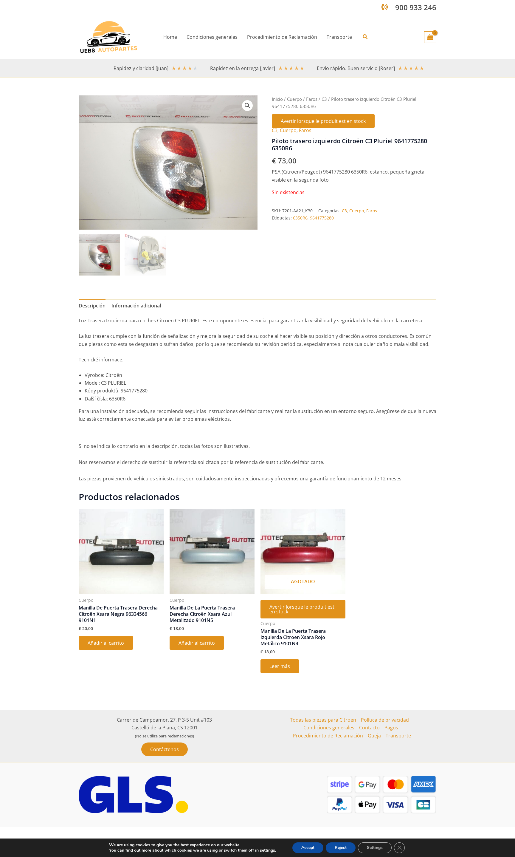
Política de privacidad (385, 720)
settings (267, 850)
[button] (365, 37)
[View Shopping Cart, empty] (430, 37)
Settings (375, 847)
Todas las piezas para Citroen (323, 720)
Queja (374, 735)
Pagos (391, 727)
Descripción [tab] (92, 305)
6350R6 (300, 218)
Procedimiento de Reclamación (328, 735)
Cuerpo (294, 99)
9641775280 (322, 218)
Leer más (279, 666)
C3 (324, 99)
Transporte (398, 735)
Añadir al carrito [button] (106, 643)
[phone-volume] (384, 7)
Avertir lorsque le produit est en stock (323, 121)
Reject (341, 847)
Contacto (369, 727)
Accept (307, 847)
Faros (311, 99)
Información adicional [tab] (136, 305)
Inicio (277, 99)
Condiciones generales (328, 727)
